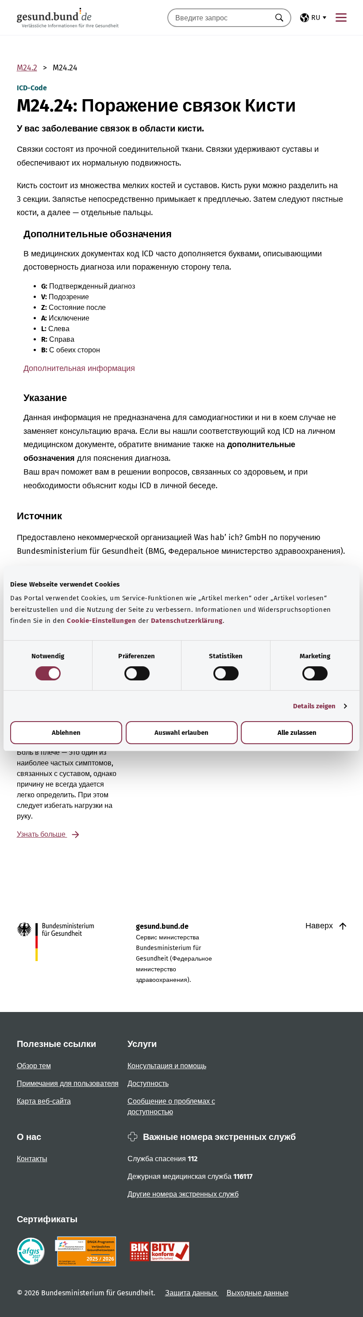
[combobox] (218, 17)
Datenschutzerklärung (187, 621)
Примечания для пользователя (68, 1083)
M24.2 (27, 68)
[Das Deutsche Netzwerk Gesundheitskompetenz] (87, 1251)
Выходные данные (258, 1293)
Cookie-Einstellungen (101, 621)
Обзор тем (34, 1066)
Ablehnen (66, 733)
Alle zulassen (297, 733)
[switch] (137, 673)
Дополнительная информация (79, 368)
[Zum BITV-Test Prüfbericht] (159, 1251)
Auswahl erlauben (181, 733)
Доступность (148, 1083)
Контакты (32, 1159)
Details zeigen (314, 706)
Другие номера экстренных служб (183, 1194)
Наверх (320, 926)
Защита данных (192, 1293)
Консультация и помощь (166, 1066)
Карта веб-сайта (44, 1101)
